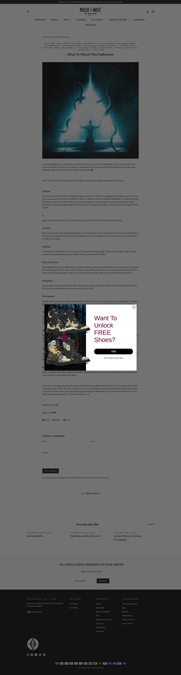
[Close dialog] (134, 307)
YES (113, 351)
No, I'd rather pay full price (113, 358)
